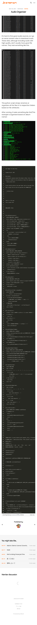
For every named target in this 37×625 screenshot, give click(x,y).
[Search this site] (31, 2)
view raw (32, 514)
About (18, 608)
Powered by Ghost (18, 614)
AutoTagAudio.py (7, 514)
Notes (26, 9)
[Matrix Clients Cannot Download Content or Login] (18, 546)
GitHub (22, 514)
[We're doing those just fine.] (18, 554)
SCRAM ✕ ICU (18, 604)
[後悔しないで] (18, 563)
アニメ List (18, 606)
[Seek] (18, 550)
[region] (18, 339)
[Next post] (34, 524)
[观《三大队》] (18, 559)
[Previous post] (3, 524)
